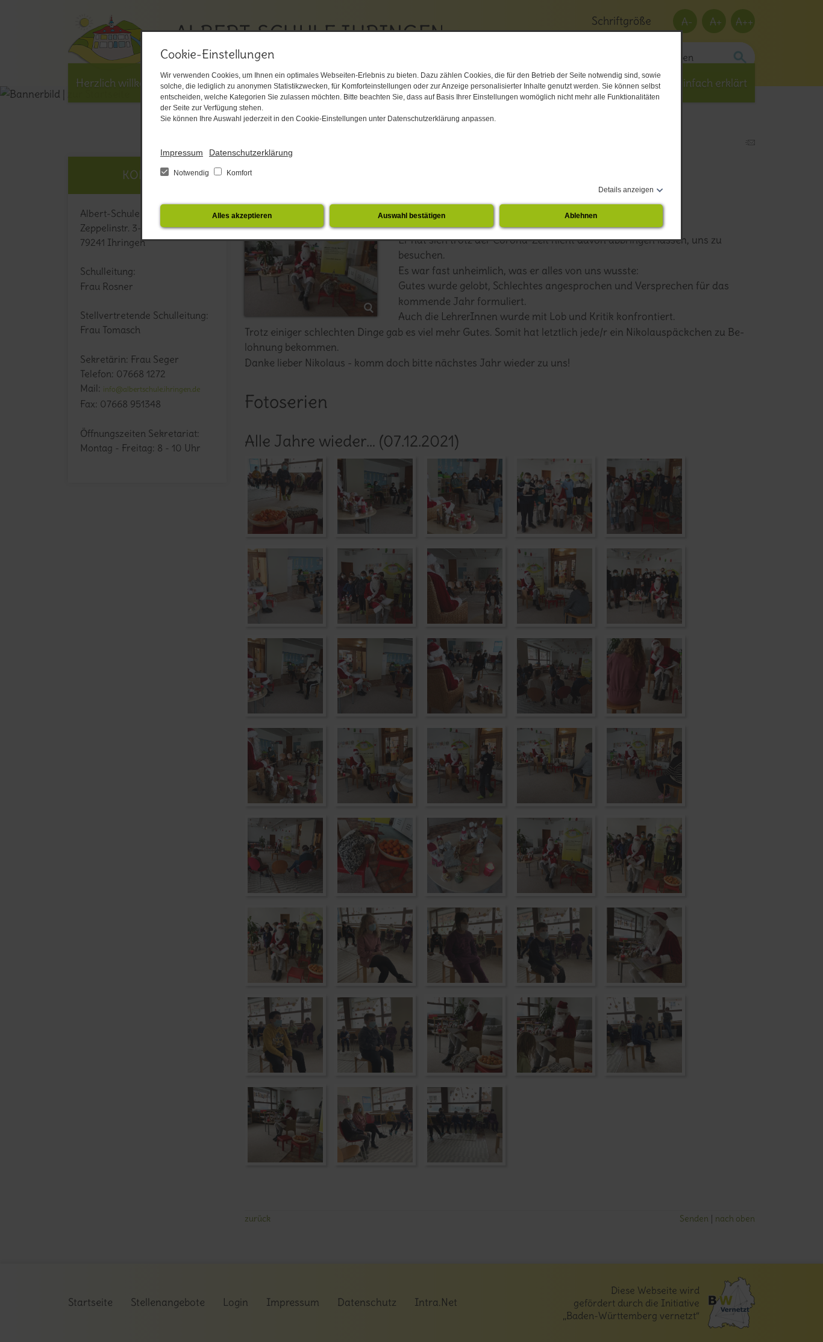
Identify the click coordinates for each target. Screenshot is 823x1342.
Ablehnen (581, 216)
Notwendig (191, 173)
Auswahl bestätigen (411, 216)
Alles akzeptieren (242, 216)
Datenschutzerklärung (251, 152)
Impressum (181, 152)
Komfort (238, 173)
